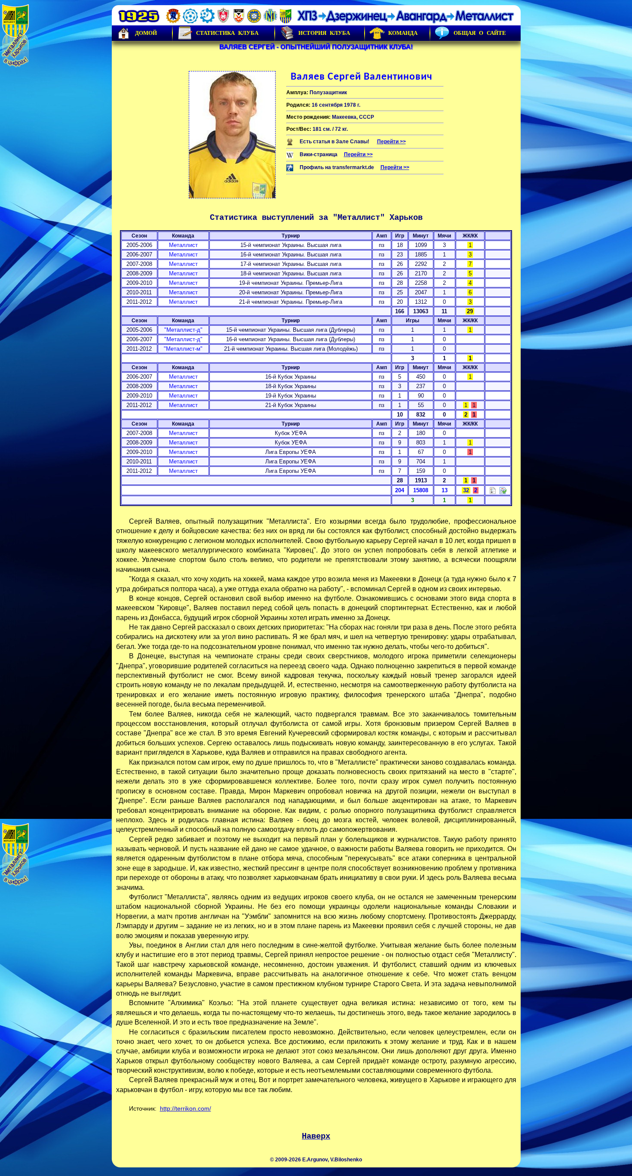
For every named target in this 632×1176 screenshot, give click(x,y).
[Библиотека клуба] (503, 490)
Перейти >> (391, 142)
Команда (402, 33)
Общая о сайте (480, 33)
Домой (146, 33)
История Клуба (324, 33)
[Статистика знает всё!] (492, 490)
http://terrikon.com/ (185, 1108)
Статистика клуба (227, 33)
